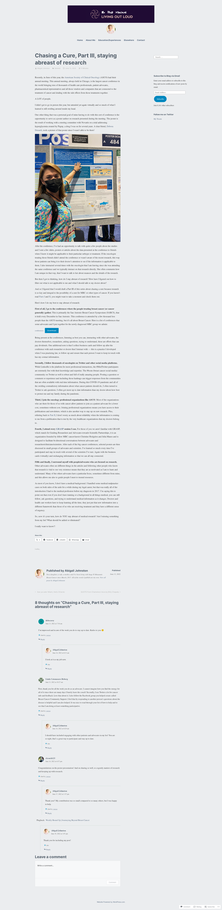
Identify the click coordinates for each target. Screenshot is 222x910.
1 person (48, 635)
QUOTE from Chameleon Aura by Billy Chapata (100, 592)
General (57, 68)
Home (80, 40)
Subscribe (160, 99)
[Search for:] (166, 57)
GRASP (60, 428)
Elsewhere (129, 40)
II (50, 296)
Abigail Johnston (43, 68)
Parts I (42, 296)
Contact (141, 40)
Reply (43, 639)
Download (51, 330)
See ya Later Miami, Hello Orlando (49, 592)
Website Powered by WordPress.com (111, 902)
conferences (39, 330)
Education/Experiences (109, 40)
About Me (90, 40)
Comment (112, 882)
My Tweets (158, 119)
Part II (52, 415)
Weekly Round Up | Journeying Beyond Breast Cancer (67, 820)
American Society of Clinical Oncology (82, 77)
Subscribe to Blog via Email (167, 76)
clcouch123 (50, 758)
